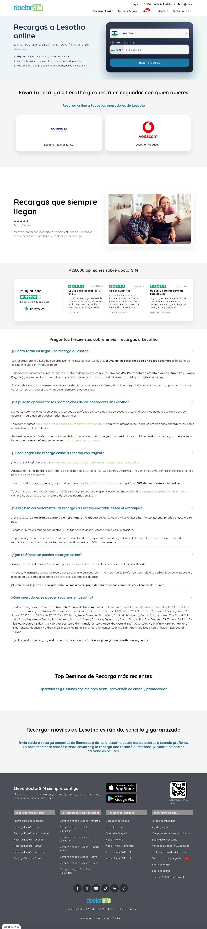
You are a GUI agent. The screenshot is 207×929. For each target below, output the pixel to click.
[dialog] (11, 926)
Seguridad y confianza (164, 839)
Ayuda (137, 4)
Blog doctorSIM (161, 864)
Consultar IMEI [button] (180, 10)
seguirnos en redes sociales (53, 424)
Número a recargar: (122, 42)
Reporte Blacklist (115, 827)
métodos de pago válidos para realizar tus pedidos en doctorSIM (96, 462)
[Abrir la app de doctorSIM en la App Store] (121, 787)
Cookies (117, 918)
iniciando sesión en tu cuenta (82, 440)
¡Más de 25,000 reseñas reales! (169, 877)
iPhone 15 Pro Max (119, 858)
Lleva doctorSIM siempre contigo (46, 788)
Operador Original (116, 833)
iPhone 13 (115, 839)
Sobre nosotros (161, 870)
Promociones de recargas (29, 820)
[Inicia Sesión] (178, 4)
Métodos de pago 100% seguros (170, 845)
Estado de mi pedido (163, 820)
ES (188, 4)
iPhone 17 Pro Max (119, 845)
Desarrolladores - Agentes (170, 858)
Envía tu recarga (149, 62)
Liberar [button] (162, 10)
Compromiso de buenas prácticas (171, 833)
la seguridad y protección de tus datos (163, 491)
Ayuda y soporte (161, 827)
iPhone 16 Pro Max (119, 852)
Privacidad (86, 918)
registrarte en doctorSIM (89, 424)
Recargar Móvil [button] (102, 10)
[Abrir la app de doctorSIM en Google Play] (121, 798)
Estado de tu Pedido (159, 4)
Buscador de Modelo (118, 820)
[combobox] (117, 49)
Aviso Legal (102, 918)
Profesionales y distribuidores (169, 852)
